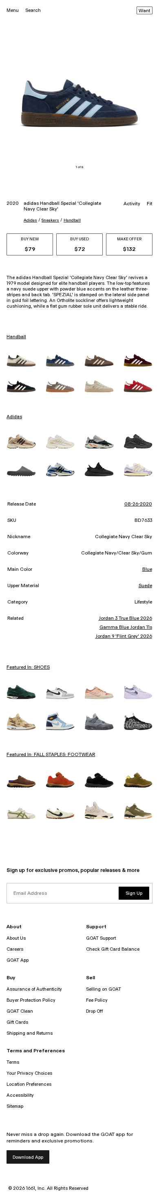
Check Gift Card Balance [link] (112, 949)
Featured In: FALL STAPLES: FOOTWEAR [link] (51, 754)
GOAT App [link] (18, 960)
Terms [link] (13, 1062)
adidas (30, 220)
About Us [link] (16, 938)
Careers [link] (15, 949)
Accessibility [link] (20, 1095)
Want (144, 11)
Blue (147, 569)
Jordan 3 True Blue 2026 (125, 618)
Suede (145, 585)
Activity (132, 204)
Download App (28, 1157)
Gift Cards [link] (17, 1022)
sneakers (50, 220)
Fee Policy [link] (97, 1000)
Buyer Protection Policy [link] (31, 1000)
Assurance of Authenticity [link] (34, 989)
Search (33, 10)
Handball (72, 220)
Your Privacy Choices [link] (29, 1073)
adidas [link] (14, 417)
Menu (13, 10)
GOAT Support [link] (101, 938)
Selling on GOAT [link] (103, 989)
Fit (149, 204)
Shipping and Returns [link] (30, 1033)
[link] (21, 361)
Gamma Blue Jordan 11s (125, 627)
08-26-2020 (138, 504)
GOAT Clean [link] (20, 1011)
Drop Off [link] (94, 1011)
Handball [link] (16, 337)
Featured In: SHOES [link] (28, 667)
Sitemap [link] (15, 1106)
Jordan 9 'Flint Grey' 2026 (123, 636)
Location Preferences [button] (29, 1084)
